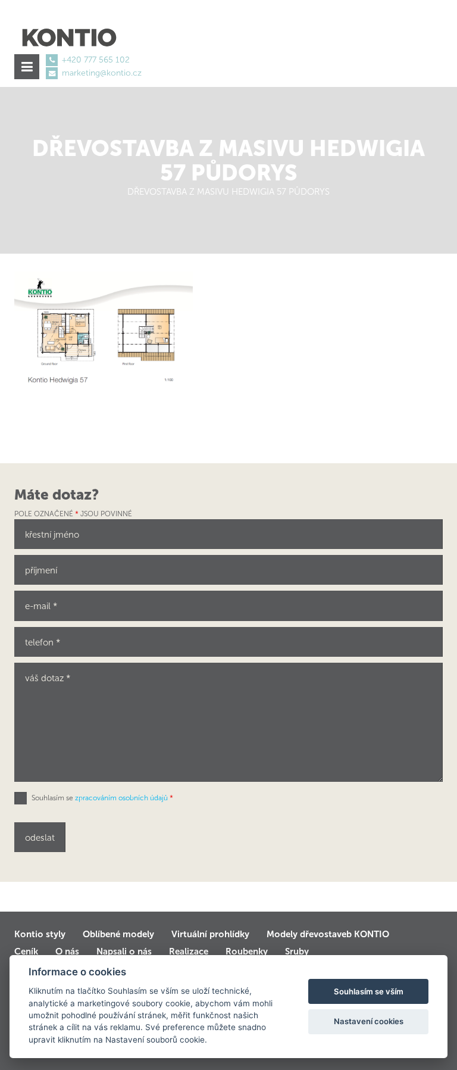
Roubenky (247, 951)
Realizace (188, 951)
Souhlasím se (102, 798)
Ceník (26, 951)
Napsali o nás (124, 951)
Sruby (297, 951)
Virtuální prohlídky (210, 934)
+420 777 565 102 (96, 60)
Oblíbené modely (118, 934)
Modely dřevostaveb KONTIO (328, 934)
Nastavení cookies (368, 1021)
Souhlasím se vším (368, 991)
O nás (67, 951)
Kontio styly (39, 934)
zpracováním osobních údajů (121, 798)
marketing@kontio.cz (102, 73)
